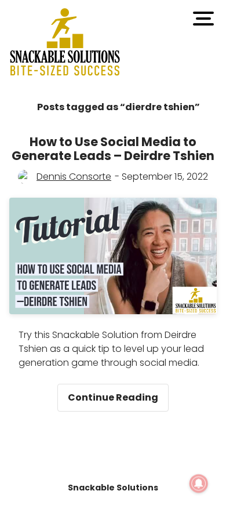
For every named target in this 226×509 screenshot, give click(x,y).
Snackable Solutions (113, 487)
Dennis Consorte (74, 176)
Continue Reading (118, 394)
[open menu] (203, 18)
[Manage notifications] (198, 483)
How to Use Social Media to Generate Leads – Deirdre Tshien (113, 148)
